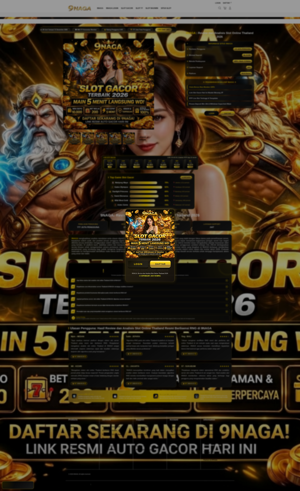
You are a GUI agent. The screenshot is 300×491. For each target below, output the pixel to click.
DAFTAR (160, 264)
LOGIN (138, 264)
